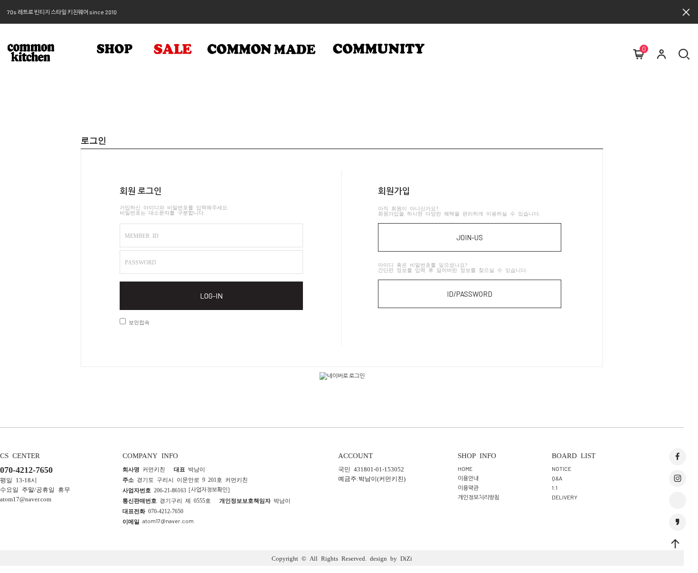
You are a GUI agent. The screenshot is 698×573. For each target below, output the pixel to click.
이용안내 (468, 477)
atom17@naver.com (168, 520)
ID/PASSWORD (469, 294)
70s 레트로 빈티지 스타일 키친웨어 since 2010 (62, 12)
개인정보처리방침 (479, 496)
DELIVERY (564, 496)
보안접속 (138, 322)
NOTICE (561, 468)
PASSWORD (140, 262)
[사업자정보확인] (209, 489)
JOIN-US (469, 237)
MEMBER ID (142, 235)
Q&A (557, 477)
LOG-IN (211, 295)
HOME (465, 468)
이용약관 (468, 487)
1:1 (554, 487)
